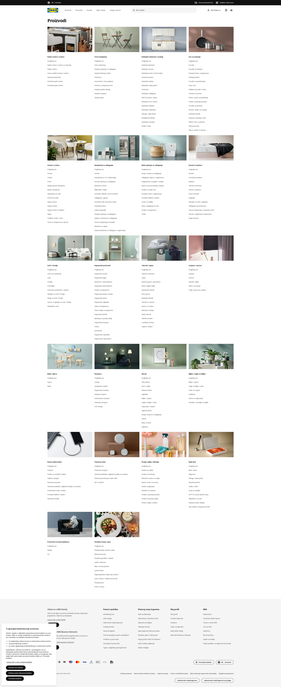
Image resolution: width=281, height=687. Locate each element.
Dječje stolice (52, 206)
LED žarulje (99, 406)
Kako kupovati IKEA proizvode (148, 631)
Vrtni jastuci (146, 294)
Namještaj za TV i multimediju (105, 177)
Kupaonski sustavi (101, 274)
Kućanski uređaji (147, 81)
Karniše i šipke (194, 282)
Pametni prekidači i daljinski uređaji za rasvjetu (64, 486)
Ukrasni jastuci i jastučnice (151, 282)
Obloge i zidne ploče (149, 114)
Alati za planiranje (144, 614)
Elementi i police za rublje (151, 478)
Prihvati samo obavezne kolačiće (20, 673)
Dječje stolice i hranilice (55, 210)
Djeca (49, 382)
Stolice (49, 177)
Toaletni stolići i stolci (55, 218)
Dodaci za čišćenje (148, 474)
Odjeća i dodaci (147, 326)
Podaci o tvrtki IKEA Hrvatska (179, 673)
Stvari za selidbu (147, 202)
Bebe (49, 386)
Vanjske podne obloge (102, 89)
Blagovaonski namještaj (56, 186)
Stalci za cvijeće (194, 390)
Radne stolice (52, 69)
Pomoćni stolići (52, 198)
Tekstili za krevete (195, 186)
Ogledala (145, 394)
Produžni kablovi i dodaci (150, 198)
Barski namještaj (53, 190)
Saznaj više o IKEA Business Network (60, 642)
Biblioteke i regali (101, 190)
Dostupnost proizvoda (111, 643)
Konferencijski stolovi (55, 81)
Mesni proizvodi (100, 554)
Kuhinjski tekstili (194, 114)
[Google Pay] (105, 662)
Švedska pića (99, 583)
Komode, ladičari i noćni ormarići (106, 194)
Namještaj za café (54, 194)
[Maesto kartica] (71, 662)
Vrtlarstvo (98, 77)
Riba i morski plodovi (102, 566)
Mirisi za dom (146, 423)
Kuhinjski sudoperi (148, 106)
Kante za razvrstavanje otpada (153, 186)
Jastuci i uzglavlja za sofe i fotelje (59, 302)
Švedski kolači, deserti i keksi (105, 550)
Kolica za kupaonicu (102, 306)
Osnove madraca (195, 190)
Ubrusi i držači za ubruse (197, 130)
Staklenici (192, 394)
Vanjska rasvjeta (100, 93)
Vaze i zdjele (146, 386)
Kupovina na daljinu (145, 623)
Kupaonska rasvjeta (102, 322)
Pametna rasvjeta (101, 402)
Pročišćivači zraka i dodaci (56, 490)
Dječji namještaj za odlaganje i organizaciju (110, 230)
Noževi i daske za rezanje (198, 110)
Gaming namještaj (54, 77)
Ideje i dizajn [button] (100, 10)
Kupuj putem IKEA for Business (149, 639)
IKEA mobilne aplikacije (146, 643)
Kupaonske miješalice (102, 335)
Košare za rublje (147, 470)
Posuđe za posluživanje (197, 81)
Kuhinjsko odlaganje (149, 93)
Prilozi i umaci (99, 587)
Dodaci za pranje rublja (150, 499)
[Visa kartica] (84, 662)
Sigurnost (192, 474)
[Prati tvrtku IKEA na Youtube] (64, 662)
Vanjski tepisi (99, 98)
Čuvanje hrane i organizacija (199, 73)
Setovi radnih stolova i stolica (57, 73)
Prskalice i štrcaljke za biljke (198, 402)
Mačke (49, 550)
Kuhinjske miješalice (149, 110)
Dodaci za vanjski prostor (104, 85)
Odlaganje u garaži (101, 198)
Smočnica (145, 89)
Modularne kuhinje (148, 118)
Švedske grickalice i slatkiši (104, 558)
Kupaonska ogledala (102, 302)
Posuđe (191, 65)
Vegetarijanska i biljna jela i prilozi (106, 574)
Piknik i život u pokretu (197, 122)
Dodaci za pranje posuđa (198, 102)
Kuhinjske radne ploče (149, 85)
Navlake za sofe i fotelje (56, 294)
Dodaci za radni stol (149, 190)
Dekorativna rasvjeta (102, 398)
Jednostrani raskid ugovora (112, 623)
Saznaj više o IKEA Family (56, 620)
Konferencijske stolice (55, 85)
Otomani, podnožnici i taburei (58, 290)
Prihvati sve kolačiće (16, 668)
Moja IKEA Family (177, 631)
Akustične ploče (194, 482)
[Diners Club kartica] (91, 662)
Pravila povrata (108, 627)
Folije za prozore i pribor (197, 290)
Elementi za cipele (101, 226)
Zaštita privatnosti (126, 673)
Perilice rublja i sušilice (149, 503)
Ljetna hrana (99, 570)
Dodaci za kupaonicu (149, 210)
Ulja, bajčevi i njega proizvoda (199, 507)
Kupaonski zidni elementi (103, 286)
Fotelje (49, 282)
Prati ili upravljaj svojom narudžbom (116, 635)
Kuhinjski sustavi (147, 69)
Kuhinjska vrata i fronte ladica (152, 73)
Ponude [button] (89, 10)
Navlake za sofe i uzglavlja (198, 202)
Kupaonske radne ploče (103, 339)
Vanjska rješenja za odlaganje (105, 69)
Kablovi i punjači (53, 478)
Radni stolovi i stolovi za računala (59, 65)
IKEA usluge (107, 618)
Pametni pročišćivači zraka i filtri (106, 478)
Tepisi (144, 278)
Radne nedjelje (143, 648)
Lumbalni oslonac (148, 322)
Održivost (206, 631)
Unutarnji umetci (147, 77)
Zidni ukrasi (146, 382)
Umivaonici (98, 331)
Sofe (49, 278)
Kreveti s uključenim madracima (200, 214)
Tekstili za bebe (147, 318)
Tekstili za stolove (195, 93)
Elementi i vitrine (100, 186)
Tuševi (97, 326)
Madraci (191, 182)
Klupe (49, 214)
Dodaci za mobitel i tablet (56, 474)
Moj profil (174, 614)
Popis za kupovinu (177, 627)
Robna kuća (207, 614)
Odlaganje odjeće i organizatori (153, 177)
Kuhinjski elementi (148, 65)
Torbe (144, 214)
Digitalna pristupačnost (226, 673)
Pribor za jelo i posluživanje (198, 98)
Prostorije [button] (79, 10)
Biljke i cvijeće (146, 398)
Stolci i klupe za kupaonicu (104, 310)
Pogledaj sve (52, 61)
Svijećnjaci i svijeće (148, 406)
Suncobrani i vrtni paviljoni (104, 81)
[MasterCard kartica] (77, 662)
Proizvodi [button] (68, 10)
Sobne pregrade (100, 210)
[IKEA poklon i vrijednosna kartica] (111, 662)
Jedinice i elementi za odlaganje (106, 218)
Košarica (174, 623)
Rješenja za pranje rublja (103, 318)
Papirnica (145, 427)
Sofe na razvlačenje (54, 274)
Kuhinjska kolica (100, 206)
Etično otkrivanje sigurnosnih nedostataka (203, 673)
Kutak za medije (209, 639)
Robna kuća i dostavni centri (148, 618)
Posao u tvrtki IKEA (210, 623)
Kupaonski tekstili (101, 314)
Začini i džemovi (100, 562)
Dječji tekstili (146, 314)
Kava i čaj (192, 85)
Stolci (49, 182)
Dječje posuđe (194, 126)
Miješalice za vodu (195, 499)
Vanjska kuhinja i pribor (103, 73)
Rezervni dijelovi (109, 631)
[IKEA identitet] (52, 10)
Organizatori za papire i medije (152, 182)
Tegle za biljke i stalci (149, 402)
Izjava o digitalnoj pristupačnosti (115, 648)
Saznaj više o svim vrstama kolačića (19, 662)
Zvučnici (50, 470)
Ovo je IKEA (207, 627)
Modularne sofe (53, 306)
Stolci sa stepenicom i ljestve (57, 222)
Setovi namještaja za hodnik (105, 222)
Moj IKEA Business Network (181, 635)
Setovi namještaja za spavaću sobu (201, 210)
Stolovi (49, 173)
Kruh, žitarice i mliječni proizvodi (106, 579)
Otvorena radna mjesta (211, 618)
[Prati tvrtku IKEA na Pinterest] (59, 662)
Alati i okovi (193, 470)
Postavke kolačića (15, 679)
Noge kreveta (193, 218)
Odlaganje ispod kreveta (197, 206)
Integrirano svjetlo (101, 386)
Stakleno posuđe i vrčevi (197, 89)
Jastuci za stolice (148, 306)
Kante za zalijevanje (196, 398)
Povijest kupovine (177, 618)
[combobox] (163, 10)
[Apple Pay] (98, 662)
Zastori (191, 278)
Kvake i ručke (146, 126)
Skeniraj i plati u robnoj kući (148, 635)
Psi (48, 554)
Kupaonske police (101, 298)
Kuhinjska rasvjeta (148, 122)
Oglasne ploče (147, 410)
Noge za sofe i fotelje (55, 298)
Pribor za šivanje (194, 286)
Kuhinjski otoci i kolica (149, 102)
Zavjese (191, 274)
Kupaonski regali (100, 278)
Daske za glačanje (148, 486)
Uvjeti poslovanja (162, 673)
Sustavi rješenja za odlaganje (105, 182)
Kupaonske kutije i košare (104, 294)
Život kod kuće (208, 635)
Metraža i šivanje (148, 310)
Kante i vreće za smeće (150, 482)
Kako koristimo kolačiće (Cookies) (144, 673)
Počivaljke (51, 286)
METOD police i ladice (149, 98)
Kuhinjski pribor (194, 77)
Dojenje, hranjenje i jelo (197, 118)
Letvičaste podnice (195, 177)
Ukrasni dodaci (147, 390)
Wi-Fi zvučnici (99, 482)
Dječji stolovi (52, 202)
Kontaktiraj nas (108, 614)
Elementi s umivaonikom (103, 282)
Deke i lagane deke (148, 286)
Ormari (97, 173)
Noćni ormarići (194, 194)
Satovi (144, 419)
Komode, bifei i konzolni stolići (105, 202)
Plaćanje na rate (144, 627)
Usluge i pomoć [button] (115, 10)
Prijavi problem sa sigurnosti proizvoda (217, 643)
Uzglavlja (192, 198)
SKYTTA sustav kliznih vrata (198, 495)
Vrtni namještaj (100, 65)
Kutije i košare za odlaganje (151, 173)
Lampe (97, 382)
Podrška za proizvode (111, 639)
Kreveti (191, 173)
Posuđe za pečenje (195, 106)
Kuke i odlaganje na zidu (150, 206)
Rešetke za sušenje (148, 490)
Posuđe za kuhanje (195, 69)
